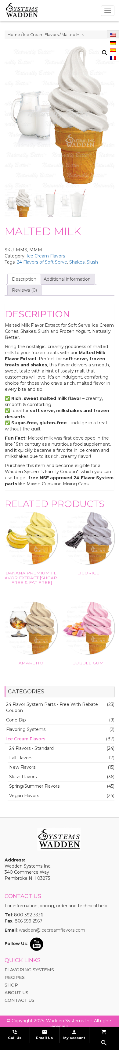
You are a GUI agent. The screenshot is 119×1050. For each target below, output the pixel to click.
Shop (11, 985)
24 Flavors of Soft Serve (42, 262)
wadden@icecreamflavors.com (52, 930)
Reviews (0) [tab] (24, 290)
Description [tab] (24, 279)
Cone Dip (16, 720)
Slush (92, 262)
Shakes (77, 262)
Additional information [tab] (67, 279)
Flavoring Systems (25, 729)
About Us (16, 992)
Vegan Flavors (24, 795)
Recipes (15, 977)
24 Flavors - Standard (31, 748)
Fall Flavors (20, 758)
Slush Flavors (23, 776)
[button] (104, 52)
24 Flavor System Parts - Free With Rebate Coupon (52, 707)
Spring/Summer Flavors (34, 786)
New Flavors (22, 767)
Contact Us (19, 1000)
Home (14, 34)
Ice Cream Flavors (41, 34)
